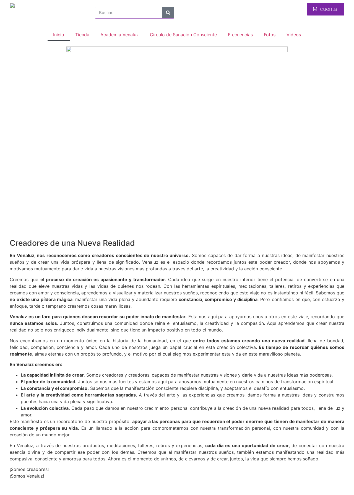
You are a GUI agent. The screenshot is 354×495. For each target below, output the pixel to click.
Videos (294, 34)
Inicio (58, 34)
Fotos (269, 34)
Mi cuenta (325, 9)
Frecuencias (240, 34)
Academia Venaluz (119, 34)
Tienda (82, 34)
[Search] (168, 12)
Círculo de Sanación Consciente (183, 34)
